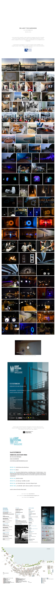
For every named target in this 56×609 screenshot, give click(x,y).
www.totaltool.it (31, 493)
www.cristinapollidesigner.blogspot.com (31, 495)
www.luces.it (32, 497)
